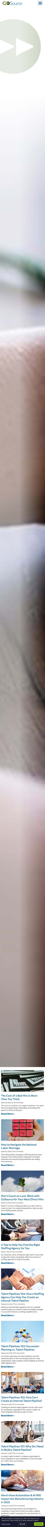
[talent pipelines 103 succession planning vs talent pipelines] (22, 1331)
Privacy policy (6, 1524)
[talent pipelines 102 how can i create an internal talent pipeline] (22, 1382)
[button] (40, 3)
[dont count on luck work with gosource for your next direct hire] (22, 1181)
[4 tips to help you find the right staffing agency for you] (22, 1230)
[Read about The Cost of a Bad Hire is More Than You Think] (22, 1081)
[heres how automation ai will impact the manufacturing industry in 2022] (22, 1480)
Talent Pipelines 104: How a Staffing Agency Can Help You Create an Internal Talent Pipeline (22, 1297)
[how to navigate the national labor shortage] (22, 1130)
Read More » (7, 1113)
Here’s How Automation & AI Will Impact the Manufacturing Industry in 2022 (22, 1499)
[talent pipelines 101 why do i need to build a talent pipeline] (22, 1431)
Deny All (22, 1524)
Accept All (39, 1524)
